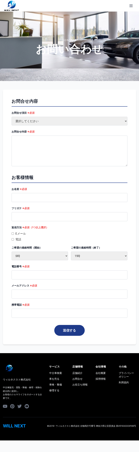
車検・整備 (55, 384)
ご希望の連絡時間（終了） (86, 247)
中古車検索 (55, 372)
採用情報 (101, 378)
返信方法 (30, 227)
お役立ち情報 (80, 384)
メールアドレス (24, 285)
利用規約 (124, 382)
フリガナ (21, 208)
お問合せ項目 (23, 112)
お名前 (19, 188)
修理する (54, 390)
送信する (69, 330)
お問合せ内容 (23, 131)
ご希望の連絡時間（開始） (27, 247)
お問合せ (77, 378)
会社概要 (101, 372)
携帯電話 (21, 304)
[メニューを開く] (131, 5)
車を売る (54, 378)
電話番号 (21, 266)
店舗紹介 (77, 372)
